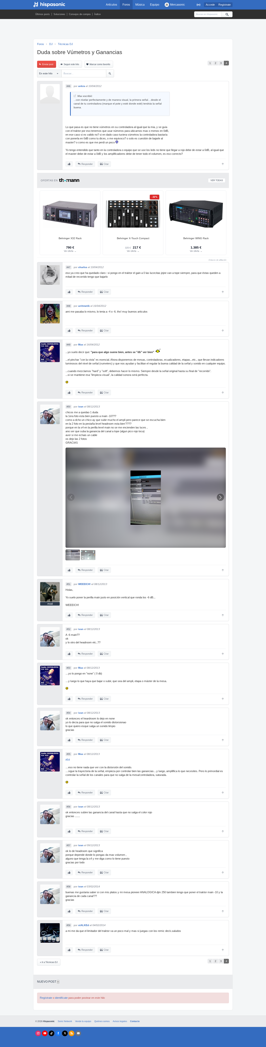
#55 (68, 754)
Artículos (111, 4)
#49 (68, 344)
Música (140, 4)
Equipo (154, 4)
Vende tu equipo (83, 1021)
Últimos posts (42, 14)
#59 (68, 925)
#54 (68, 713)
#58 (68, 886)
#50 (68, 406)
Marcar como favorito (100, 64)
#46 (68, 86)
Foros (126, 4)
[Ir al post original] (75, 96)
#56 (68, 806)
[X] (65, 1033)
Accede (210, 4)
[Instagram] (38, 1033)
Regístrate (224, 4)
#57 (68, 845)
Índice (97, 14)
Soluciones (59, 14)
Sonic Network (65, 1021)
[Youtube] (45, 1033)
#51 (68, 584)
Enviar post (47, 64)
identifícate (61, 997)
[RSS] (71, 1033)
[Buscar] (226, 14)
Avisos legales (120, 1021)
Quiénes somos (102, 1021)
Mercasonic (177, 4)
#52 (68, 629)
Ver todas (216, 180)
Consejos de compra (79, 14)
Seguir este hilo (71, 64)
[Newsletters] (78, 1033)
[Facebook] (58, 1033)
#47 (68, 267)
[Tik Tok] (51, 1033)
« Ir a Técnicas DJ (49, 962)
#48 (68, 306)
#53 (68, 668)
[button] (220, 497)
